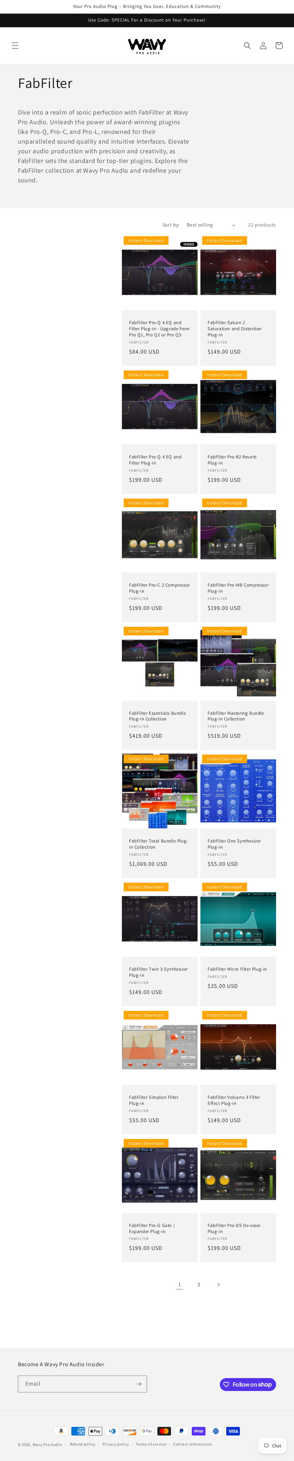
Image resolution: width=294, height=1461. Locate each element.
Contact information (192, 1444)
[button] (247, 45)
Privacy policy (116, 1444)
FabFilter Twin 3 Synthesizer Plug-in (158, 972)
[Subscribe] (139, 1384)
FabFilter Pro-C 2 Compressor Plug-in (159, 588)
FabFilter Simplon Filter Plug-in (153, 1100)
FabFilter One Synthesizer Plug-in (234, 844)
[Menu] (15, 45)
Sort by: (171, 224)
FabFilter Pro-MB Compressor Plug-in (238, 588)
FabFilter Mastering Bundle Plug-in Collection (236, 716)
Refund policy (82, 1444)
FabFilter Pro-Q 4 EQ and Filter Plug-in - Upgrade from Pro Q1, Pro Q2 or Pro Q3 (159, 329)
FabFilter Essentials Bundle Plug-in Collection (157, 716)
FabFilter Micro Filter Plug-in (237, 969)
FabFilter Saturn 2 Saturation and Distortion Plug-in (235, 329)
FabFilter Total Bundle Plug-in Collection (158, 844)
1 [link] (179, 1284)
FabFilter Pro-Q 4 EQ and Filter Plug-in (155, 460)
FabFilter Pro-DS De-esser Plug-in (234, 1228)
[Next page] (218, 1284)
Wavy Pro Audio (47, 1444)
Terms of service (151, 1444)
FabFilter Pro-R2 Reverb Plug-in (232, 460)
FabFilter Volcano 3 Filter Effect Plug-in (234, 1100)
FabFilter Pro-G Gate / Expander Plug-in (152, 1228)
